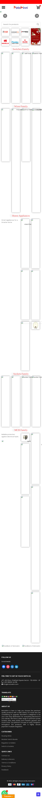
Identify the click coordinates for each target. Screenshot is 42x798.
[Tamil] (6, 696)
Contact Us (6, 756)
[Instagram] (8, 667)
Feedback (5, 770)
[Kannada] (11, 696)
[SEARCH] (37, 24)
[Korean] (13, 696)
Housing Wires (6, 736)
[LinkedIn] (16, 667)
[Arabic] (2, 696)
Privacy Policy (6, 766)
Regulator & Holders (8, 743)
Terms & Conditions (9, 763)
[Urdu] (17, 696)
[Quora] (12, 667)
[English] (8, 696)
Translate (14, 701)
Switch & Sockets (8, 746)
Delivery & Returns (8, 759)
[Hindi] (4, 696)
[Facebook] (3, 667)
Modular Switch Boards (10, 739)
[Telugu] (15, 696)
